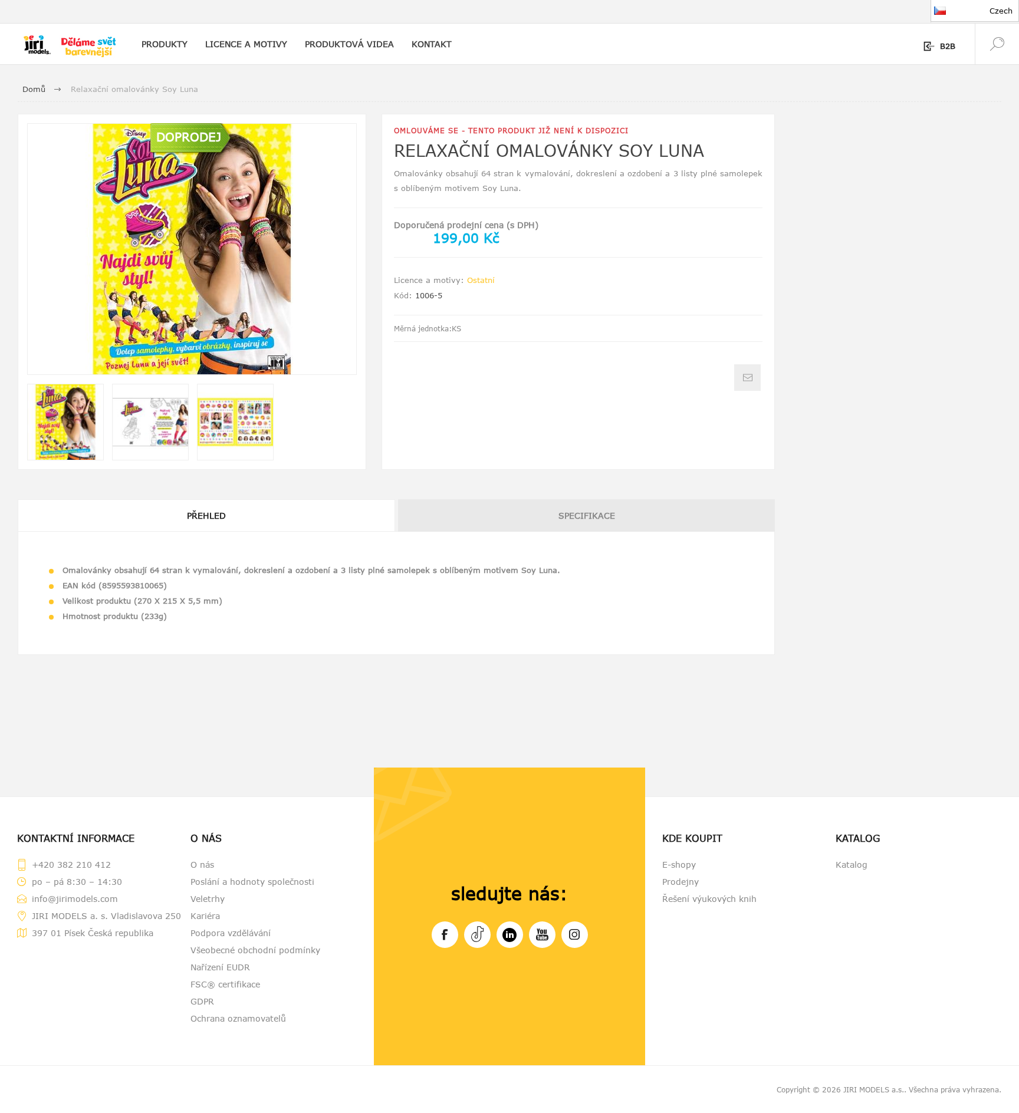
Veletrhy (207, 899)
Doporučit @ (747, 377)
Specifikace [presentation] (586, 516)
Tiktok (477, 934)
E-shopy (679, 865)
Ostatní (481, 280)
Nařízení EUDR (220, 967)
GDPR (202, 1001)
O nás (202, 865)
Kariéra (205, 916)
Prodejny (680, 882)
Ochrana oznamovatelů (238, 1018)
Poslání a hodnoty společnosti (252, 882)
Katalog (851, 865)
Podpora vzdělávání (230, 933)
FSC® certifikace (225, 984)
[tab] (207, 515)
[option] (65, 422)
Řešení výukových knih (709, 899)
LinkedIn (510, 934)
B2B (947, 46)
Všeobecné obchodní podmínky (255, 950)
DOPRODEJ (188, 136)
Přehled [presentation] (206, 516)
